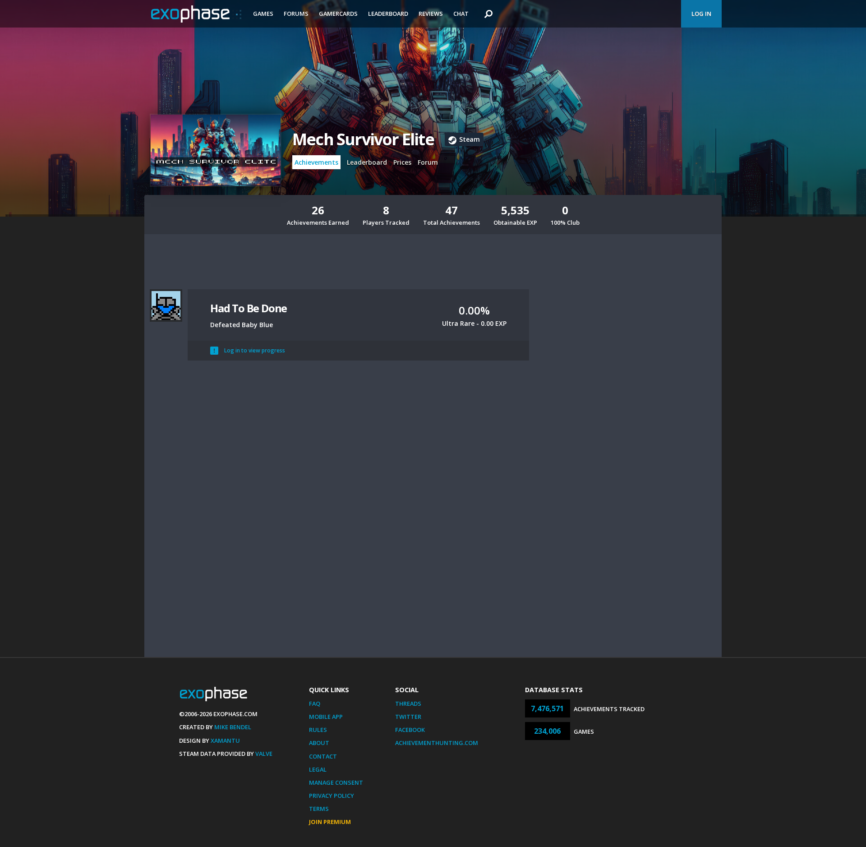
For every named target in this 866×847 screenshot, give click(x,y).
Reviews (431, 13)
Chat (461, 13)
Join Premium (330, 822)
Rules (318, 730)
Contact (323, 756)
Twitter (408, 717)
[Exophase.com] (196, 14)
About (319, 743)
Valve (263, 754)
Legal (318, 769)
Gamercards (338, 13)
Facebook (410, 730)
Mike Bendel (232, 727)
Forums (296, 13)
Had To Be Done (248, 308)
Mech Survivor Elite (363, 139)
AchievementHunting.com (436, 743)
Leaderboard (388, 13)
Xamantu (225, 740)
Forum (428, 162)
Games (263, 13)
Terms (319, 809)
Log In (701, 13)
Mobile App (326, 717)
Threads (408, 703)
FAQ (314, 703)
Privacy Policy (331, 795)
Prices (402, 162)
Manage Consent (336, 782)
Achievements (316, 162)
